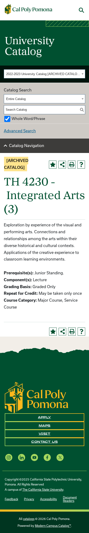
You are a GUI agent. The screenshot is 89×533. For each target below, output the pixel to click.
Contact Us (44, 441)
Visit (45, 433)
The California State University (42, 489)
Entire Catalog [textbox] (16, 99)
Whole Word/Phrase (28, 119)
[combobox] (44, 73)
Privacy (29, 499)
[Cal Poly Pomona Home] (28, 9)
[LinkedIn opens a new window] (22, 457)
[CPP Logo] (36, 397)
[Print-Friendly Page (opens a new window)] (71, 165)
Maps (45, 425)
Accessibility (48, 499)
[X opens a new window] (60, 457)
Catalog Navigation (26, 145)
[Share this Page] (62, 164)
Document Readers (70, 499)
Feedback (11, 499)
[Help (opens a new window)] (81, 165)
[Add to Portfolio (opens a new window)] (52, 165)
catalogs (28, 518)
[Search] (82, 109)
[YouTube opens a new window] (34, 457)
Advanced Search (20, 130)
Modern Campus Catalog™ (53, 525)
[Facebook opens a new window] (47, 457)
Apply (44, 417)
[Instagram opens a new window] (9, 457)
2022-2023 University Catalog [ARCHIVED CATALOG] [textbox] (43, 74)
